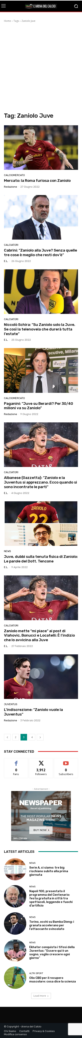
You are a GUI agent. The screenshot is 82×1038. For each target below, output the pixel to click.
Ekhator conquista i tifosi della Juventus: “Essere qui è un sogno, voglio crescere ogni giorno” (52, 952)
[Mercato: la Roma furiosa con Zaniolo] (41, 147)
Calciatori (11, 245)
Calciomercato (14, 175)
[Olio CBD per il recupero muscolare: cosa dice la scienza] (15, 977)
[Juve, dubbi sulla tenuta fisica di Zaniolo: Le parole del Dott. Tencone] (41, 523)
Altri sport (36, 973)
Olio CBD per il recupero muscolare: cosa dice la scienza (52, 979)
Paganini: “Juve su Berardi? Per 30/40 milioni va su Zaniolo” (38, 405)
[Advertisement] (41, 68)
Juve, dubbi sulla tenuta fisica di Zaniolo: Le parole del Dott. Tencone (41, 558)
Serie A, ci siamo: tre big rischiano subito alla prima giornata (48, 871)
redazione (10, 186)
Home (7, 21)
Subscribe (66, 761)
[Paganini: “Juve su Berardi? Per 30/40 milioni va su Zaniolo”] (41, 370)
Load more (39, 995)
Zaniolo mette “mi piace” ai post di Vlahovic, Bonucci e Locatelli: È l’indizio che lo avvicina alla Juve (39, 635)
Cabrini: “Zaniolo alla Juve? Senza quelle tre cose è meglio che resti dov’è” (40, 252)
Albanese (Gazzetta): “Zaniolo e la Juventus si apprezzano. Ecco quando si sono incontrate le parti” (40, 482)
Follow (41, 761)
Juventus (10, 704)
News (7, 551)
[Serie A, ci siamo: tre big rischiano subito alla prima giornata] (15, 869)
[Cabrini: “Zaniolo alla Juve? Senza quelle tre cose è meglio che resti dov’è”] (41, 217)
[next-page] (40, 737)
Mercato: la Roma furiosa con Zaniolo (37, 180)
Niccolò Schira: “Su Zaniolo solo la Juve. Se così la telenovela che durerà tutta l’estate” (39, 329)
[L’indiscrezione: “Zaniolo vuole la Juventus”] (41, 676)
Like (16, 761)
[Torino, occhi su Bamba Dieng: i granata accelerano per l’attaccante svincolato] (15, 923)
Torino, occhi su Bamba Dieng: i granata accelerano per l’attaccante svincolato (51, 925)
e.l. (6, 261)
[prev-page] (7, 737)
